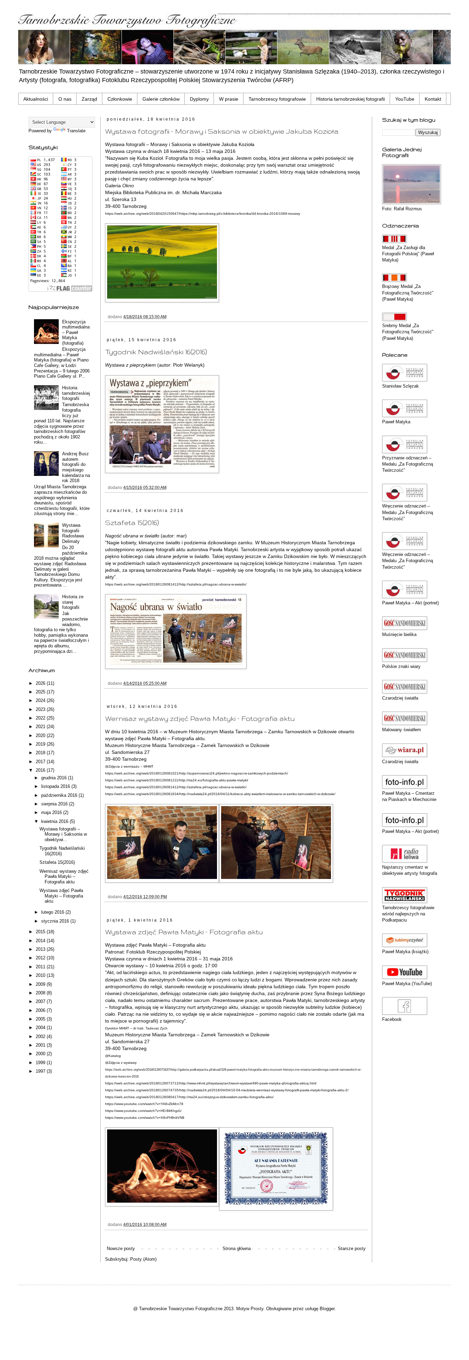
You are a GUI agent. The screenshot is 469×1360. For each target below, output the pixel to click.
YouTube (404, 99)
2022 (41, 718)
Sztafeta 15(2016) (132, 522)
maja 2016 (52, 812)
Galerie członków (161, 99)
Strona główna (236, 1248)
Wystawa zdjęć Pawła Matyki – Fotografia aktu (184, 932)
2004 (41, 1027)
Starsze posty (352, 1248)
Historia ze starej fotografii (72, 602)
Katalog (114, 1056)
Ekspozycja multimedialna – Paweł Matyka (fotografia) (76, 332)
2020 (41, 735)
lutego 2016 (53, 912)
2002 (41, 1036)
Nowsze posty (121, 1248)
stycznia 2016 (55, 921)
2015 (41, 931)
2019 (41, 744)
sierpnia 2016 (55, 803)
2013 (41, 949)
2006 (41, 1010)
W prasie (228, 99)
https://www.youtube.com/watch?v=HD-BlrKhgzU (143, 1111)
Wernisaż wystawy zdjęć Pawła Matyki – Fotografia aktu (200, 718)
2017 (41, 761)
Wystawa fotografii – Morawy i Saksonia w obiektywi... (63, 834)
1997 (41, 1071)
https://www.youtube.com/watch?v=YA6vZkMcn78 (144, 1104)
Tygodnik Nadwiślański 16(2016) (156, 352)
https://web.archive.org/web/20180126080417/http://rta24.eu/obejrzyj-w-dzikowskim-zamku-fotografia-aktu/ (189, 1097)
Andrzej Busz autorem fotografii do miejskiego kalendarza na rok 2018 (76, 467)
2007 (41, 1001)
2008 (41, 992)
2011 (41, 966)
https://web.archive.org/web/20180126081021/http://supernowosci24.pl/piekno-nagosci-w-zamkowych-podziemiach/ (196, 773)
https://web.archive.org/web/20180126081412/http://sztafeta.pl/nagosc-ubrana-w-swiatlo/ (176, 584)
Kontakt (433, 99)
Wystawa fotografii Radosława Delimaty (73, 533)
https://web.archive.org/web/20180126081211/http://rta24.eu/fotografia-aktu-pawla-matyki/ (176, 780)
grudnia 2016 (54, 777)
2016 (41, 770)
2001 (41, 1045)
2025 (41, 691)
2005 (41, 1019)
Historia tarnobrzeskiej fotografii (350, 99)
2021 (41, 726)
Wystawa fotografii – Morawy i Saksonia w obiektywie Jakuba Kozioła (222, 131)
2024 (41, 700)
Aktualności (35, 99)
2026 (41, 683)
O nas (64, 99)
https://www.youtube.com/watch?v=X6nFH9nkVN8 (144, 1117)
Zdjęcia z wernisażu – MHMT (130, 766)
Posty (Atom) (143, 1259)
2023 (41, 709)
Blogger (327, 1308)
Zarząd (89, 99)
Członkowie (119, 99)
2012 (41, 957)
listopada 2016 (56, 786)
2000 (41, 1053)
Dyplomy (199, 99)
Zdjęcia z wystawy (122, 1062)
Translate (76, 130)
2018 (41, 752)
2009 (41, 984)
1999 (41, 1062)
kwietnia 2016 (55, 821)
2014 (41, 940)
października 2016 (60, 795)
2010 (41, 975)
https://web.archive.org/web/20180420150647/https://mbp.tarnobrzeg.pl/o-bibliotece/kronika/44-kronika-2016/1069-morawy (202, 213)
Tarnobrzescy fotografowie (277, 99)
